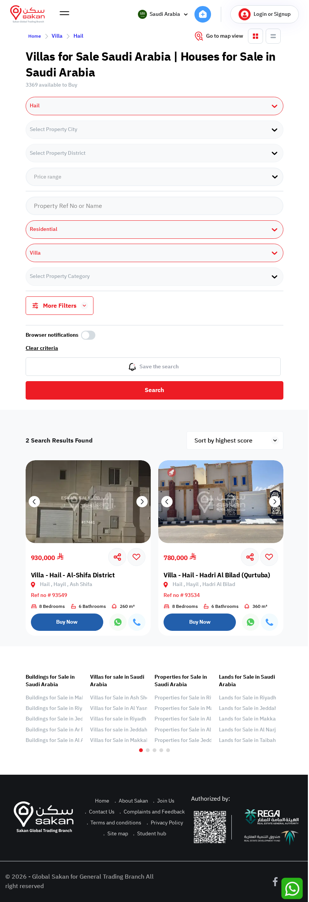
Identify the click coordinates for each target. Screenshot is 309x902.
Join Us (163, 801)
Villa (57, 36)
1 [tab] (141, 750)
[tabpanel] (54, 709)
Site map (115, 834)
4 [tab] (161, 750)
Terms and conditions (114, 823)
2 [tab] (148, 750)
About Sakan (131, 801)
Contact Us (100, 812)
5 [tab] (168, 750)
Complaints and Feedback (152, 812)
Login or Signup (272, 14)
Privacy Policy (165, 823)
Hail (78, 36)
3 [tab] (154, 750)
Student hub (149, 834)
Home (34, 36)
